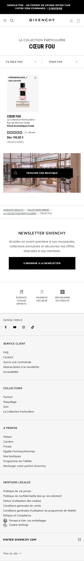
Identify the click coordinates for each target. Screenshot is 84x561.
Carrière (8, 441)
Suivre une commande (17, 362)
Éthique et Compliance (17, 515)
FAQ (5, 352)
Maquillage (10, 401)
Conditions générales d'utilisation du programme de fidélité (39, 510)
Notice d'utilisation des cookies (22, 500)
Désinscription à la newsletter (21, 366)
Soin (6, 406)
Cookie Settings (18, 524)
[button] (71, 21)
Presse (7, 446)
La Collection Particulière (18, 411)
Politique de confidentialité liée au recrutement (32, 495)
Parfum (8, 396)
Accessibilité (10, 371)
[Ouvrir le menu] (4, 20)
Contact (8, 357)
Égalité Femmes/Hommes (19, 451)
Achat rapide (24, 127)
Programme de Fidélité (17, 461)
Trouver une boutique (48, 174)
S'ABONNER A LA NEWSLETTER (42, 263)
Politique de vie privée (17, 491)
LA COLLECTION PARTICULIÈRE (42, 40)
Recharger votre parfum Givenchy (24, 465)
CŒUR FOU (14, 116)
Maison (7, 436)
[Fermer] (78, 7)
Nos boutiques (12, 456)
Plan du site (10, 553)
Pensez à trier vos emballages (27, 520)
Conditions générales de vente (22, 505)
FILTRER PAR (14, 61)
